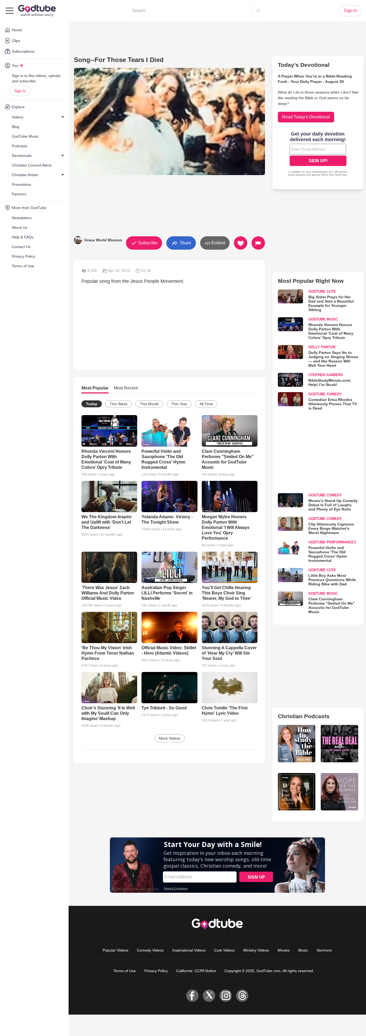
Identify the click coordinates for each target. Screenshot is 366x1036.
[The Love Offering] (296, 791)
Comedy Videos (150, 950)
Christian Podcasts (304, 716)
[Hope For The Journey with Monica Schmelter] (339, 791)
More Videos (169, 738)
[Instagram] (225, 995)
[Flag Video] (258, 243)
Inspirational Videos (189, 950)
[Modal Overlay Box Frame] (318, 154)
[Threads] (242, 995)
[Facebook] (192, 995)
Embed (217, 243)
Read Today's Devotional (306, 117)
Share (185, 242)
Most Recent (126, 388)
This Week (119, 404)
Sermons (324, 950)
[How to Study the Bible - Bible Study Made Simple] (296, 743)
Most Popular (95, 388)
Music (303, 950)
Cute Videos (224, 950)
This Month (149, 404)
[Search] (258, 10)
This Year (179, 404)
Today (91, 404)
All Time (206, 404)
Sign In (20, 91)
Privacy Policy (156, 971)
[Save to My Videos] (240, 243)
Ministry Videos (256, 950)
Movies (284, 950)
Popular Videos (115, 950)
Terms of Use (124, 971)
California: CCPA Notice (196, 971)
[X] (209, 995)
